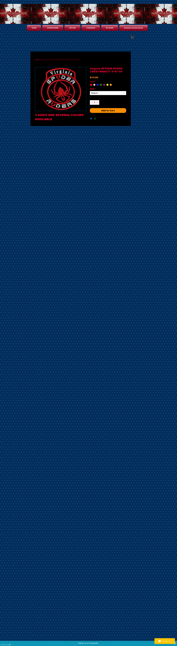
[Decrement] (92, 102)
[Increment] (97, 102)
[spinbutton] (94, 102)
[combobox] (108, 93)
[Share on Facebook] (91, 118)
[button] (132, 36)
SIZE (93, 89)
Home (37, 60)
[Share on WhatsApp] (95, 118)
